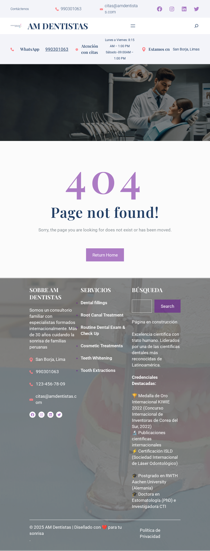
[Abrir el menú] (133, 26)
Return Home (105, 255)
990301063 (56, 49)
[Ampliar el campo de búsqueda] (196, 26)
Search (167, 306)
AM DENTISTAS (58, 25)
